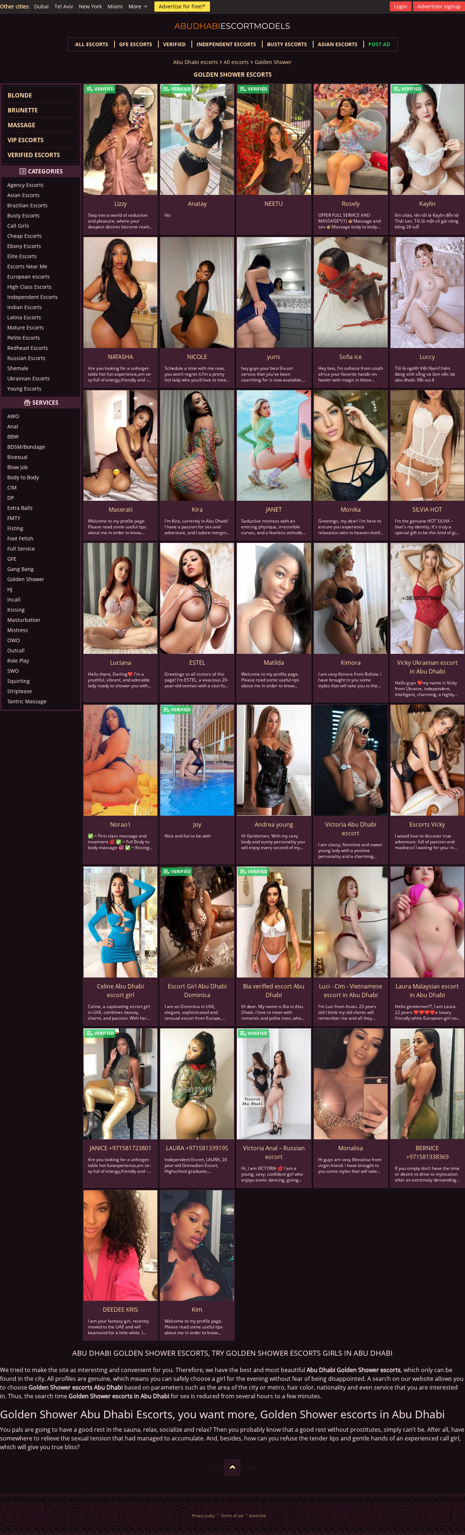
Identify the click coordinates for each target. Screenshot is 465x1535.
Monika (351, 509)
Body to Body (23, 477)
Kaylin (427, 204)
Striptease (19, 691)
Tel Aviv (63, 6)
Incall (13, 599)
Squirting (18, 680)
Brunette (23, 110)
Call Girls (18, 225)
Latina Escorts (24, 317)
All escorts (91, 44)
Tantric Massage (26, 701)
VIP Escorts (26, 140)
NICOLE (197, 357)
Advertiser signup (439, 6)
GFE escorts (135, 44)
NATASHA (120, 357)
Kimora (351, 663)
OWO (13, 640)
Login (400, 6)
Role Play (18, 660)
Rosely (351, 204)
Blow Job (17, 467)
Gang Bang (20, 568)
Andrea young (274, 824)
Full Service (21, 548)
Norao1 (120, 824)
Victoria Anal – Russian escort (274, 1152)
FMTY (13, 518)
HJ (9, 589)
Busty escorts (287, 44)
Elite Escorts (22, 256)
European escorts (28, 276)
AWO (13, 416)
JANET (274, 509)
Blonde (20, 95)
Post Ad (379, 44)
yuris (273, 357)
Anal (12, 426)
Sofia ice (350, 357)
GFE (11, 558)
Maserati (121, 509)
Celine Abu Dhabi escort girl (120, 990)
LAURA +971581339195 (197, 1148)
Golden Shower (273, 62)
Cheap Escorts (24, 235)
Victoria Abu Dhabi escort (350, 828)
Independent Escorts (32, 296)
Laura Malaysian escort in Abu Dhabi (427, 990)
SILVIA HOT (427, 509)
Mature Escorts (25, 327)
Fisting (15, 528)
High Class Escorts (29, 286)
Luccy (427, 357)
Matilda (274, 663)
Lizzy (120, 204)
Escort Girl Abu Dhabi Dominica (197, 990)
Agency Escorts (25, 184)
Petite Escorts (23, 337)
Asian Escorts (23, 195)
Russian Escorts (26, 358)
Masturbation (23, 619)
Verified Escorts (34, 155)
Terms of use (232, 1515)
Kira (197, 509)
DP (10, 497)
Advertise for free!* (182, 6)
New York (90, 6)
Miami (115, 6)
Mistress (17, 630)
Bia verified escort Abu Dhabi (273, 990)
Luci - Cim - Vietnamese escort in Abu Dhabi (350, 990)
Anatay (197, 204)
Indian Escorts (24, 307)
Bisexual (17, 456)
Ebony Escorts (24, 246)
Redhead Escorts (27, 347)
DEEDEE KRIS (120, 1310)
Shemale (17, 368)
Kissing (16, 609)
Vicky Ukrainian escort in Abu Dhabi (427, 667)
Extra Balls (20, 507)
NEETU (273, 204)
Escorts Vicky (427, 824)
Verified (174, 44)
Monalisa (350, 1148)
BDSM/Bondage (26, 446)
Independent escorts (226, 44)
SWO (13, 670)
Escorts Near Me (27, 266)
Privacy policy (203, 1515)
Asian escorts (337, 44)
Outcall (16, 650)
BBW (13, 436)
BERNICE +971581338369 (427, 1152)
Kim (197, 1310)
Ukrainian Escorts (28, 378)
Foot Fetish (20, 538)
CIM (12, 487)
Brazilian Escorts (27, 205)
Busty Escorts (23, 215)
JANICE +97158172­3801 (120, 1148)
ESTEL (197, 663)
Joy (197, 824)
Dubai (41, 6)
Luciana (120, 663)
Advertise (257, 1515)
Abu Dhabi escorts (195, 62)
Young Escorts (24, 388)
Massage (21, 125)
